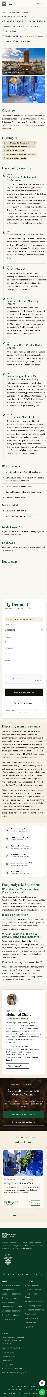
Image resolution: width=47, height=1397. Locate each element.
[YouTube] (27, 1274)
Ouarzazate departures (11, 1311)
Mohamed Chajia (18, 1015)
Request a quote (29, 813)
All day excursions (32, 1285)
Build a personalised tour (12, 1369)
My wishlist (29, 1327)
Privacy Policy (12, 1393)
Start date (10, 625)
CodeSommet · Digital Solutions (29, 1389)
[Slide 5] (29, 1215)
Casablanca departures (11, 1294)
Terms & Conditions (33, 1393)
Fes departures (8, 1290)
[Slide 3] (22, 1215)
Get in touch (7, 1360)
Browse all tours (8, 1319)
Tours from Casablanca (18, 13)
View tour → (35, 1203)
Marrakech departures (11, 1285)
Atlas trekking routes (33, 1306)
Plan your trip (7, 1365)
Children (9, 648)
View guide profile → (16, 1066)
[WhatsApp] (36, 1274)
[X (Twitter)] (22, 1274)
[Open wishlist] (42, 1383)
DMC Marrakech (31, 1318)
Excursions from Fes (33, 1290)
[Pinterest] (32, 1274)
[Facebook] (13, 1274)
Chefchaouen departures (12, 1307)
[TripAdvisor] (38, 3)
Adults (8, 637)
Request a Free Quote (22, 1114)
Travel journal (30, 1314)
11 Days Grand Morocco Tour (18, 1183)
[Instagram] (18, 1274)
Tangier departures (9, 1298)
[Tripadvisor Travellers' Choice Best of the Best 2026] (9, 1260)
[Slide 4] (26, 1215)
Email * (8, 661)
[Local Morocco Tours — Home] (9, 1236)
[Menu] (42, 3)
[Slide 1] (14, 1215)
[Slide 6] (33, 1215)
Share (8, 41)
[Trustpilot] (9, 1274)
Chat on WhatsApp (24, 1122)
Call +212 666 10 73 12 (11, 1348)
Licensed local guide (26, 620)
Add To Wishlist (23, 41)
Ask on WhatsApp (25, 703)
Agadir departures (9, 1302)
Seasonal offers (31, 1323)
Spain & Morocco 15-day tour (14, 1373)
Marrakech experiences (34, 1301)
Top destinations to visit (34, 1310)
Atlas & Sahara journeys (11, 1315)
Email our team (8, 1352)
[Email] (41, 1274)
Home (4, 13)
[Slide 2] (19, 1215)
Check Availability (22, 692)
